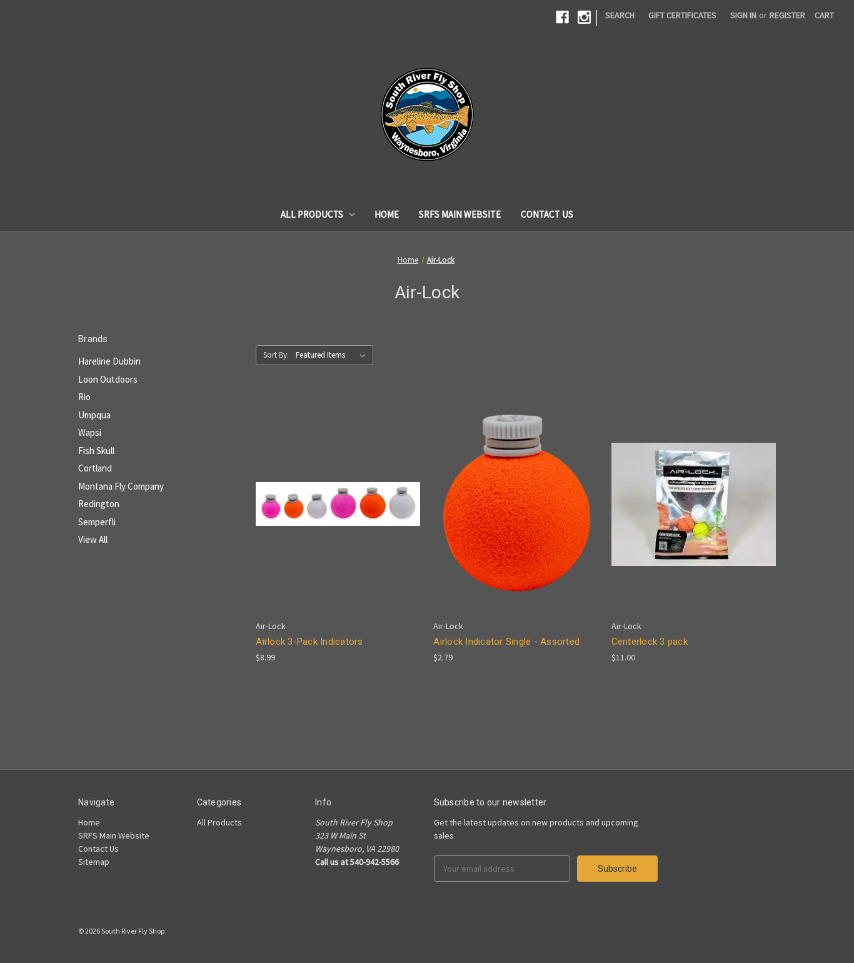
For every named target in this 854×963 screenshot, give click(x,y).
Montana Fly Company (121, 486)
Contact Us (547, 214)
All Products (312, 214)
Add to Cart (515, 526)
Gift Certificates (682, 15)
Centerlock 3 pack (649, 641)
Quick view (328, 481)
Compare (333, 504)
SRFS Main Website (460, 214)
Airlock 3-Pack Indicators (309, 641)
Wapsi (89, 432)
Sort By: (276, 355)
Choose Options (338, 526)
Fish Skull (96, 450)
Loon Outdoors (108, 379)
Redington (98, 504)
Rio (84, 397)
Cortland (95, 468)
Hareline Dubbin (109, 361)
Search (620, 15)
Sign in (743, 15)
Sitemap (93, 861)
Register (787, 15)
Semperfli (97, 522)
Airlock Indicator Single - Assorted (506, 641)
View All (93, 539)
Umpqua (94, 415)
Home (386, 214)
